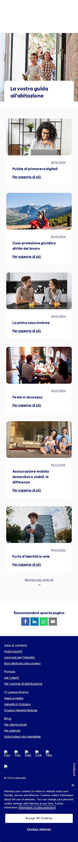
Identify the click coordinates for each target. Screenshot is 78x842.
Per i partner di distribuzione (23, 684)
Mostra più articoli (39, 580)
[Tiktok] (49, 758)
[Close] (72, 785)
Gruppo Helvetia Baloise (20, 710)
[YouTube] (18, 755)
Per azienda (12, 731)
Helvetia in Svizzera (17, 704)
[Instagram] (28, 755)
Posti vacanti (13, 651)
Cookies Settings (39, 829)
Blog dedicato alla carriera (22, 663)
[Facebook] (7, 755)
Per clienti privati (15, 725)
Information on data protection (37, 807)
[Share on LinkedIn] (34, 621)
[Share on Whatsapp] (44, 621)
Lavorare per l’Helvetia (19, 657)
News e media (13, 698)
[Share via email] (53, 621)
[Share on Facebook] (25, 621)
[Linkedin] (38, 755)
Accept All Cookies (39, 818)
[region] (39, 810)
